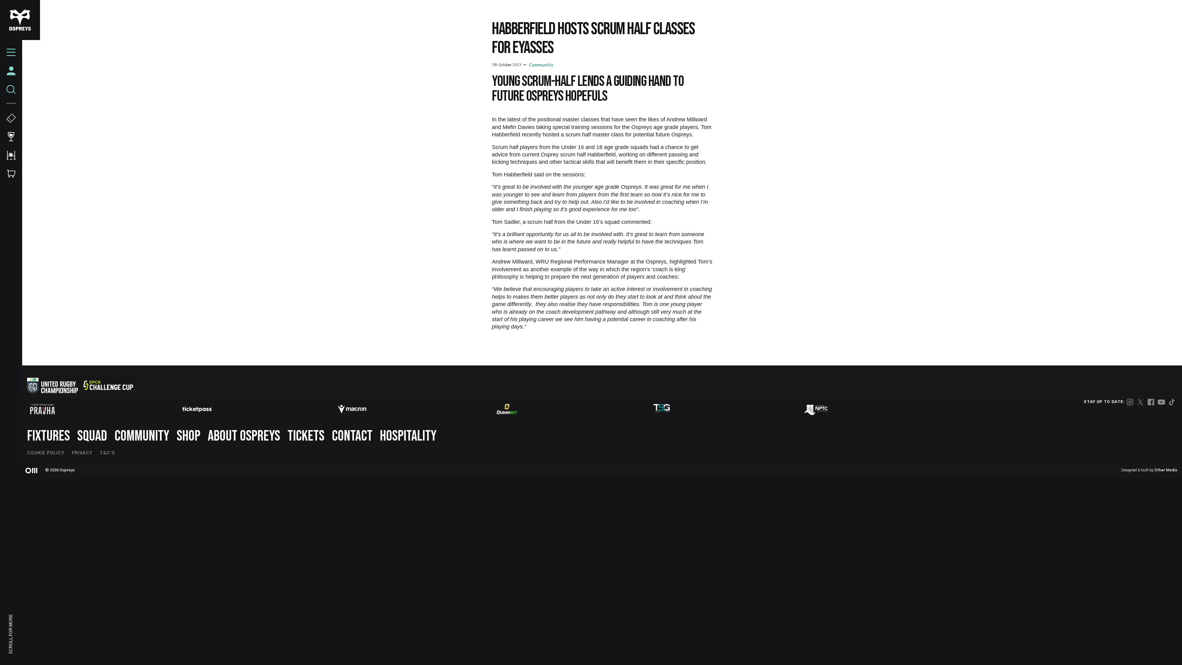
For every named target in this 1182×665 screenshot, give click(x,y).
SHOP (188, 436)
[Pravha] (42, 409)
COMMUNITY (142, 436)
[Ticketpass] (197, 409)
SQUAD (92, 436)
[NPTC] (816, 409)
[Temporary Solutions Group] (661, 409)
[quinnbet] (507, 409)
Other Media (1165, 470)
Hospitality (408, 436)
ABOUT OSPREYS (244, 436)
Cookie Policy (45, 453)
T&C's (107, 453)
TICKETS (305, 436)
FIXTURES (48, 436)
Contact (352, 436)
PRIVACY (82, 453)
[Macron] (352, 409)
